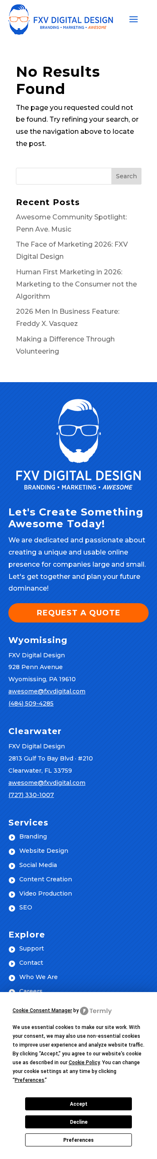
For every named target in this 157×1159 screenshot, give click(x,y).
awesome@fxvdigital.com (46, 691)
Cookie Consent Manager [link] (42, 1010)
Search (126, 176)
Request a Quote (79, 612)
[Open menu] (133, 19)
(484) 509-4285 (31, 703)
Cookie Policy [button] (84, 1062)
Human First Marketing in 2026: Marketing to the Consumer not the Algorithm (76, 284)
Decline (79, 1122)
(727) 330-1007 (31, 795)
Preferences (78, 1140)
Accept (79, 1104)
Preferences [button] (29, 1080)
